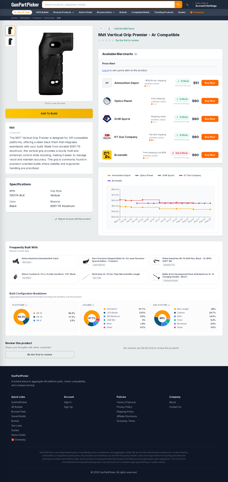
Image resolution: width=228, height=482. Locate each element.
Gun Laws (16, 425)
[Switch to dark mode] (187, 4)
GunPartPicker (19, 402)
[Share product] (109, 29)
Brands (123, 12)
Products (37, 18)
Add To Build (49, 113)
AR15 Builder (42, 12)
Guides (181, 12)
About (172, 402)
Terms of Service (126, 402)
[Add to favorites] (101, 29)
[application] (160, 207)
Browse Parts (18, 411)
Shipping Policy (125, 411)
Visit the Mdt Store (124, 28)
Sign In (67, 402)
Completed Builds (141, 12)
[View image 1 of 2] (10, 30)
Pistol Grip (49, 18)
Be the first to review (39, 354)
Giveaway (18, 439)
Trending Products (163, 12)
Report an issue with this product (74, 219)
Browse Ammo (104, 12)
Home (14, 18)
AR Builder (25, 18)
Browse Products (62, 12)
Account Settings (206, 5)
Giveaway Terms (126, 420)
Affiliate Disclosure (127, 416)
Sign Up (68, 406)
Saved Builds (18, 416)
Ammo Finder (85, 12)
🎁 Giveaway (197, 12)
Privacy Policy (124, 406)
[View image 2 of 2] (10, 41)
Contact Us (175, 406)
